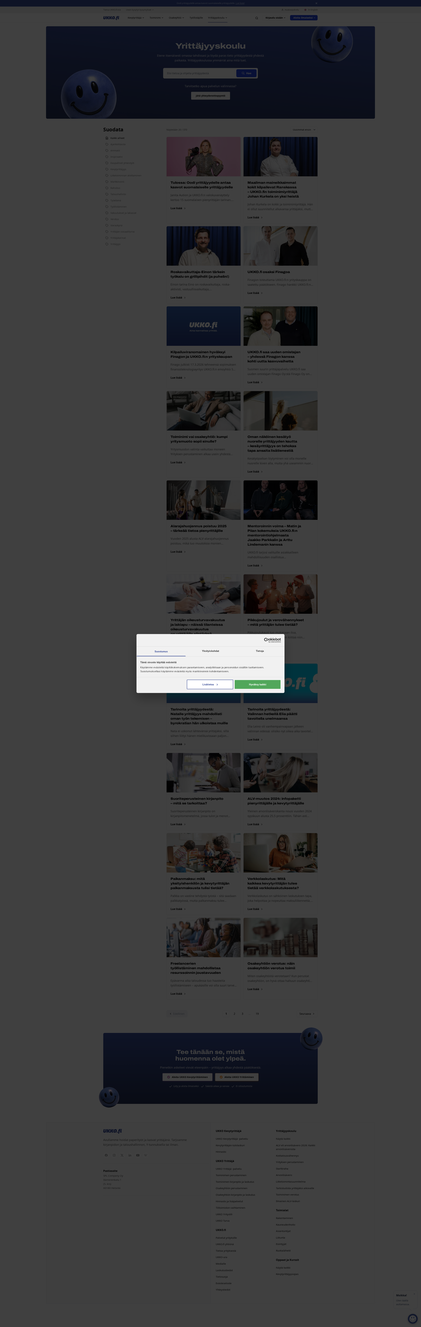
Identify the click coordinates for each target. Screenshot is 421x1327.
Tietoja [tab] (260, 651)
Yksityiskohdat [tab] (210, 651)
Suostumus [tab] (161, 651)
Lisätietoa (208, 684)
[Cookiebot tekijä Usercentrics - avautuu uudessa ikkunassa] (266, 640)
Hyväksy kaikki (257, 684)
